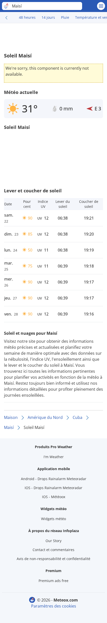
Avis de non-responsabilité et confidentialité (53, 558)
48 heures (27, 17)
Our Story (53, 540)
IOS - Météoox (53, 496)
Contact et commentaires (53, 549)
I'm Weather (54, 456)
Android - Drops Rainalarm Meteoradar (53, 478)
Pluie (65, 17)
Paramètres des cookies (53, 606)
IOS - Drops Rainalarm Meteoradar (53, 487)
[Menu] (101, 6)
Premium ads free (53, 580)
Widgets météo (53, 518)
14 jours (48, 17)
